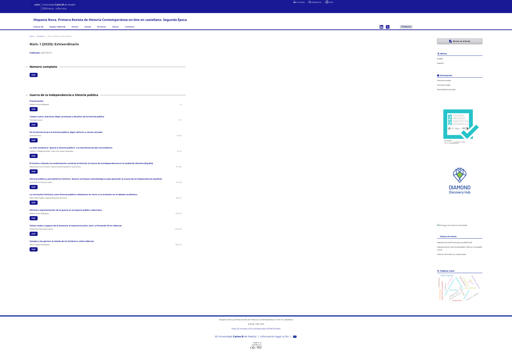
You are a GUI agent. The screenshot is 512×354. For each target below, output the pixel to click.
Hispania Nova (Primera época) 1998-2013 (454, 242)
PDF (33, 75)
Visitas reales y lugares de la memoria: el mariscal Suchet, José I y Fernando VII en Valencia (76, 225)
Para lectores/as (444, 80)
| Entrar (328, 2)
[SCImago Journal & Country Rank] (452, 225)
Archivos (101, 27)
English (440, 59)
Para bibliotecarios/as (446, 90)
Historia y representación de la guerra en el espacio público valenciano (66, 210)
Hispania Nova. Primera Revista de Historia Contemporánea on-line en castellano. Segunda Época (110, 19)
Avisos (115, 27)
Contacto (129, 27)
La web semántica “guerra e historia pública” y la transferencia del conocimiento (71, 148)
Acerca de (38, 27)
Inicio (32, 36)
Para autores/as (443, 85)
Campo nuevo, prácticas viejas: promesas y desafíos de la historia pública (67, 116)
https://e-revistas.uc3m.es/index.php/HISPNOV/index (256, 329)
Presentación (36, 101)
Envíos (75, 27)
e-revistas (300, 2)
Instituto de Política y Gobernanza (451, 254)
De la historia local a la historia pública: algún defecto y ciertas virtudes (66, 132)
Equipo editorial (57, 27)
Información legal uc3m (274, 336)
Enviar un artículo (461, 41)
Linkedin (381, 27)
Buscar (407, 26)
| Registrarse (314, 2)
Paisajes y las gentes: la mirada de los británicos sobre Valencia (62, 241)
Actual (88, 27)
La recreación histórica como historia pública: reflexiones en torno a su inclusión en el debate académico (83, 194)
